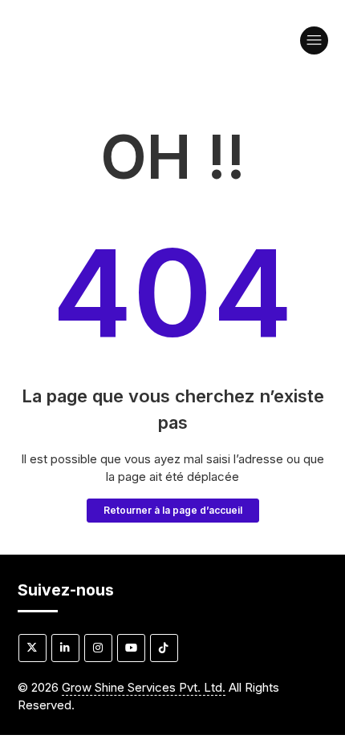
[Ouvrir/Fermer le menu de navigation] (314, 40)
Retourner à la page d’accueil (173, 510)
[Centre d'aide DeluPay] (132, 48)
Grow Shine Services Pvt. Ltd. (143, 687)
